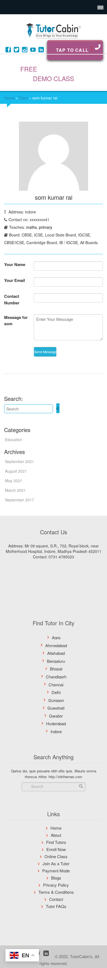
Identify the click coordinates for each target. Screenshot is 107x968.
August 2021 (16, 471)
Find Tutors (56, 842)
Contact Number (11, 299)
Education (13, 439)
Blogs (56, 878)
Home (9, 98)
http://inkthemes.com (65, 776)
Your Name (14, 264)
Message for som (16, 320)
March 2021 (15, 490)
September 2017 (19, 499)
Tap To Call (72, 50)
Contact (56, 899)
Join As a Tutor (56, 863)
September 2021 (19, 461)
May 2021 (13, 480)
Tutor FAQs (56, 906)
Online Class (55, 856)
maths (31, 227)
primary (45, 227)
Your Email (14, 280)
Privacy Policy (56, 885)
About (56, 835)
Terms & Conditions (56, 892)
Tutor (23, 98)
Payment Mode (56, 870)
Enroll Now (56, 849)
